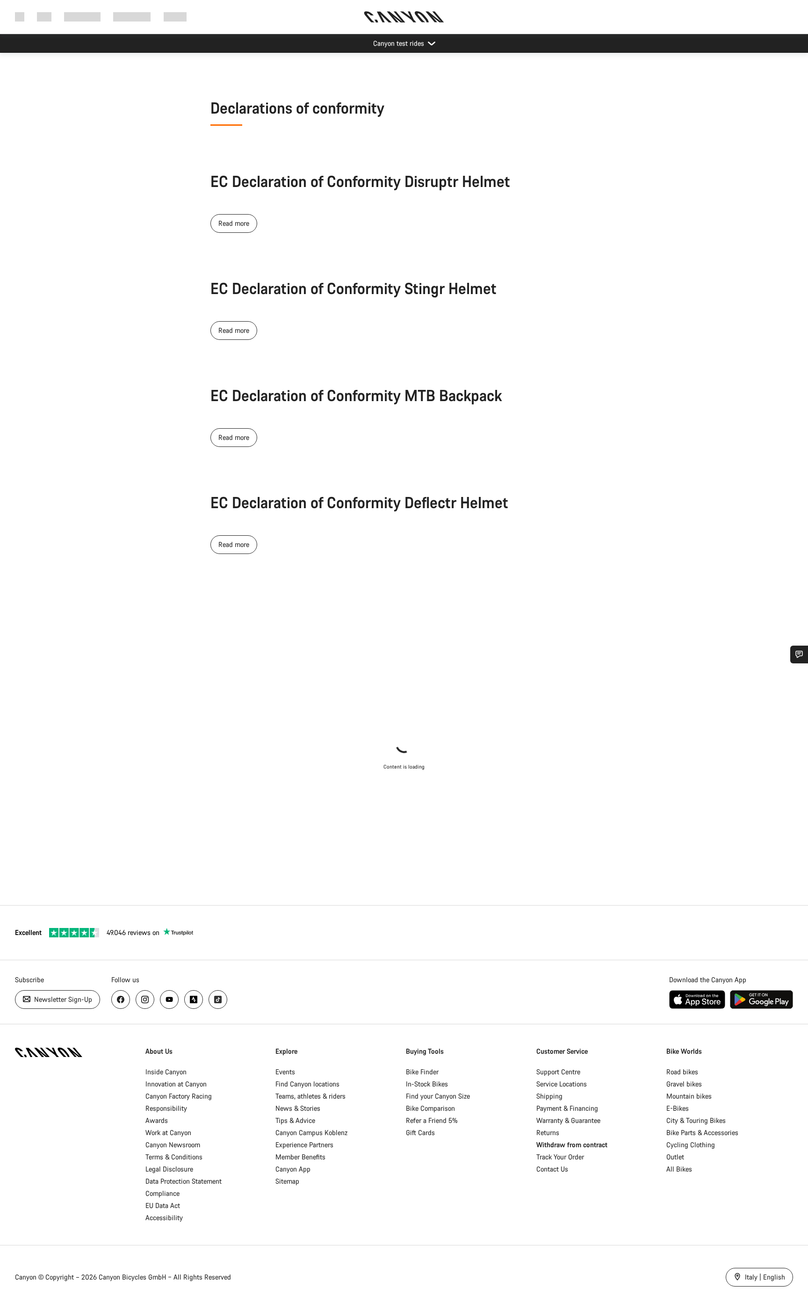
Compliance (162, 1193)
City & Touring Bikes (696, 1120)
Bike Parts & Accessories (702, 1132)
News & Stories (297, 1108)
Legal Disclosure (169, 1169)
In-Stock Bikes (427, 1083)
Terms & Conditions (173, 1156)
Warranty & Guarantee (568, 1120)
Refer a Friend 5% (432, 1120)
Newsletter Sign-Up (62, 999)
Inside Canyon (166, 1071)
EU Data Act (162, 1205)
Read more (233, 223)
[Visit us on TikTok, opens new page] (218, 999)
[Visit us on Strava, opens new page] (193, 999)
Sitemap (287, 1181)
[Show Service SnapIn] (799, 654)
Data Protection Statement (183, 1181)
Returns (547, 1132)
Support (175, 16)
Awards (156, 1120)
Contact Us (552, 1169)
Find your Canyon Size (438, 1096)
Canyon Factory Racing (178, 1096)
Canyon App (292, 1169)
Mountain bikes (689, 1096)
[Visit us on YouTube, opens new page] (169, 999)
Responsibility (166, 1108)
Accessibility (164, 1217)
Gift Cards (420, 1132)
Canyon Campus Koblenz (311, 1132)
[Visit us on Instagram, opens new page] (145, 999)
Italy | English (764, 1277)
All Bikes (679, 1169)
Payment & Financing (567, 1108)
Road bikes (682, 1071)
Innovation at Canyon (176, 1083)
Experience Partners (304, 1144)
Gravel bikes (684, 1083)
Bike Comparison (430, 1108)
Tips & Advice (295, 1120)
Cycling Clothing (690, 1144)
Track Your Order (560, 1156)
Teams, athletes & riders (310, 1096)
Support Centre (558, 1071)
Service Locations (561, 1083)
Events (285, 1071)
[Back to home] (404, 17)
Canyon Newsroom (172, 1144)
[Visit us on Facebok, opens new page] (120, 999)
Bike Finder (422, 1071)
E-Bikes (677, 1108)
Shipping (549, 1096)
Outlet (675, 1156)
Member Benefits (300, 1156)
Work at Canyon (168, 1132)
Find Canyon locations (307, 1083)
